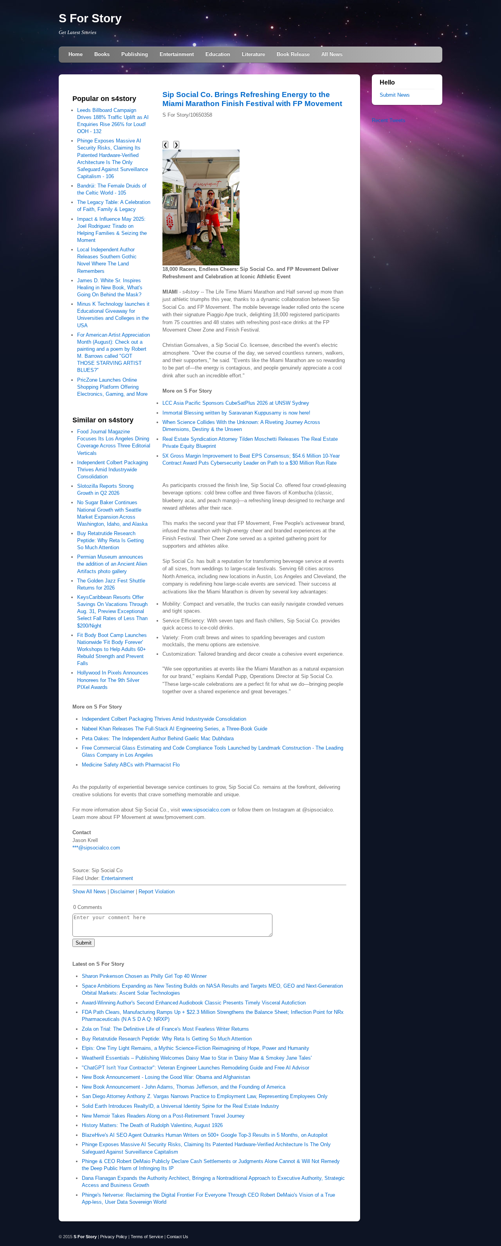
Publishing (134, 54)
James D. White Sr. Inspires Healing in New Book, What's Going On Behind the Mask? (109, 288)
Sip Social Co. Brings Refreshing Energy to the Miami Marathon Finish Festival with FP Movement (252, 99)
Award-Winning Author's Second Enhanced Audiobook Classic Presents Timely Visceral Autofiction (194, 1003)
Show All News (89, 891)
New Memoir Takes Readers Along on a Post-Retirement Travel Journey (163, 1116)
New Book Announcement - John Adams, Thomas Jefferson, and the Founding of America (183, 1087)
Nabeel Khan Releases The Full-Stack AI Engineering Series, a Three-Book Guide (174, 729)
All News (331, 54)
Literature (253, 54)
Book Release (293, 54)
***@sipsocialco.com (96, 848)
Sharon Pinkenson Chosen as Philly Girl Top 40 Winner (144, 976)
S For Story (90, 18)
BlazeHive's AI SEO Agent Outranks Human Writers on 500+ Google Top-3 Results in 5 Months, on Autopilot (205, 1135)
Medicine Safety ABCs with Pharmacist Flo (131, 765)
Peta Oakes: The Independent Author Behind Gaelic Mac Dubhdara (158, 738)
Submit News (395, 95)
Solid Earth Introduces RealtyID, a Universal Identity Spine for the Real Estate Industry (180, 1106)
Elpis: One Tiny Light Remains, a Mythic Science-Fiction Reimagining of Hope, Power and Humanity (195, 1048)
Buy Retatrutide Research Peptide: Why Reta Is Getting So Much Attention (110, 540)
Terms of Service (147, 1236)
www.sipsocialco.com (206, 810)
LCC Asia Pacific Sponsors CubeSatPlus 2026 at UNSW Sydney (235, 403)
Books (102, 54)
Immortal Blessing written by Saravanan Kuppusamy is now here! (236, 413)
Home (75, 54)
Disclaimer (122, 891)
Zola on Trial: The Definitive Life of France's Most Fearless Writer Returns (165, 1029)
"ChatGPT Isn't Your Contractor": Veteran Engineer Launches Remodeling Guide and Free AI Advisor (195, 1068)
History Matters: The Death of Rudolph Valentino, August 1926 (152, 1125)
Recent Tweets (388, 120)
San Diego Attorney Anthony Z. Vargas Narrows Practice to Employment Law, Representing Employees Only (205, 1096)
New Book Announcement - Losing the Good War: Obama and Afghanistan (166, 1077)
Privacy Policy (113, 1236)
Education (217, 54)
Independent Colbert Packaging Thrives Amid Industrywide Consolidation (112, 470)
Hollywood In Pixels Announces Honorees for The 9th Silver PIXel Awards (112, 680)
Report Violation (157, 891)
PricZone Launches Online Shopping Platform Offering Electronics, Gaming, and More (112, 387)
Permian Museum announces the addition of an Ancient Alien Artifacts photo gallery (112, 564)
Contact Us (177, 1236)
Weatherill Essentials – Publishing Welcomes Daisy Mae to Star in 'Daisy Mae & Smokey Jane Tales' (197, 1058)
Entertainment (177, 54)
